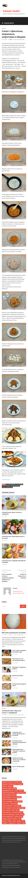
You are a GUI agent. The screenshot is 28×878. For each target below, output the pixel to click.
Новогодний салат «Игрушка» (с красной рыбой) (18, 751)
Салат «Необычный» (18, 766)
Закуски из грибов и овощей (9, 788)
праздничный (12, 823)
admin (10, 39)
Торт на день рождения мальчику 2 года (19, 651)
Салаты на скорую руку (8, 814)
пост (23, 821)
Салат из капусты (21, 792)
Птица (16, 790)
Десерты (4, 630)
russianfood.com (6, 479)
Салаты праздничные (8, 816)
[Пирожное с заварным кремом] (6, 672)
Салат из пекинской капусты (9, 799)
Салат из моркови (10, 484)
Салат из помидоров (7, 801)
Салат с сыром (15, 810)
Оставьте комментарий (18, 39)
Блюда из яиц (18, 781)
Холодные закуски (7, 818)
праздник (5, 823)
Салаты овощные (19, 814)
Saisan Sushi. (11, 11)
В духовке (5, 784)
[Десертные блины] (6, 680)
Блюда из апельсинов (8, 781)
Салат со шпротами (7, 487)
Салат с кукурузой (7, 807)
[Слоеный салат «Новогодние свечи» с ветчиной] (14, 534)
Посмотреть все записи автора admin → (18, 593)
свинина (19, 823)
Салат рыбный (6, 485)
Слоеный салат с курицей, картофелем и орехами (19, 742)
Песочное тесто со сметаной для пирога (18, 659)
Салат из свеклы (18, 801)
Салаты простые (18, 816)
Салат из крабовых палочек (9, 794)
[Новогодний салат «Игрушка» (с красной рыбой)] (6, 754)
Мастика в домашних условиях (14, 632)
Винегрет (20, 784)
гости (19, 818)
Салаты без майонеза (17, 812)
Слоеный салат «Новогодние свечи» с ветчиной (18, 734)
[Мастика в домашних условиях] (14, 629)
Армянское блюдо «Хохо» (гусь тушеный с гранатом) (18, 759)
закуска (9, 821)
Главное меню (9, 23)
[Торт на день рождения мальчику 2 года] (6, 655)
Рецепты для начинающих (9, 792)
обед (14, 821)
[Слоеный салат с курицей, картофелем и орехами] (14, 559)
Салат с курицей (6, 810)
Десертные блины (17, 675)
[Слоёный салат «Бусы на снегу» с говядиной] (14, 510)
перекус (19, 821)
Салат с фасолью (15, 485)
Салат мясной (13, 803)
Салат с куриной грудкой (19, 807)
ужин (23, 823)
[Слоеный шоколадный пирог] (6, 689)
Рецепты (21, 790)
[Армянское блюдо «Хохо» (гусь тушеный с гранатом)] (6, 763)
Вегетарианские (13, 784)
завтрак (4, 821)
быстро (15, 818)
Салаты (4, 28)
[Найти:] (14, 606)
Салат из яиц (19, 484)
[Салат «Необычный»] (6, 772)
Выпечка (5, 786)
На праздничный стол (8, 790)
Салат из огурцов (17, 797)
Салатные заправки (7, 805)
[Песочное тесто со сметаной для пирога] (6, 664)
